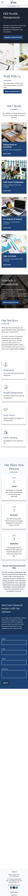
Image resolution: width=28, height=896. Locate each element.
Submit (5, 683)
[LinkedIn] (17, 888)
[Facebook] (11, 888)
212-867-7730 (15, 874)
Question (5, 669)
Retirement (14, 895)
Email (3, 649)
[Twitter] (14, 888)
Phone (4, 659)
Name (4, 639)
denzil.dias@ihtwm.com (14, 885)
